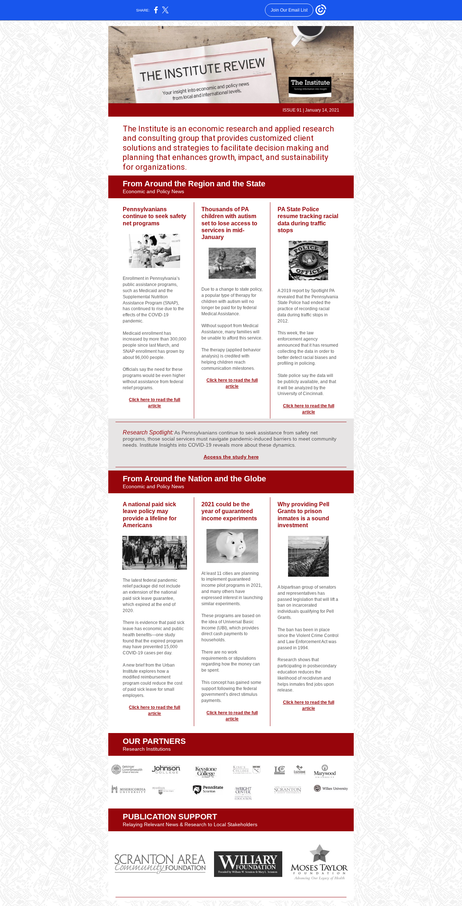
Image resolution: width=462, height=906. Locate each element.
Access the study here (231, 457)
